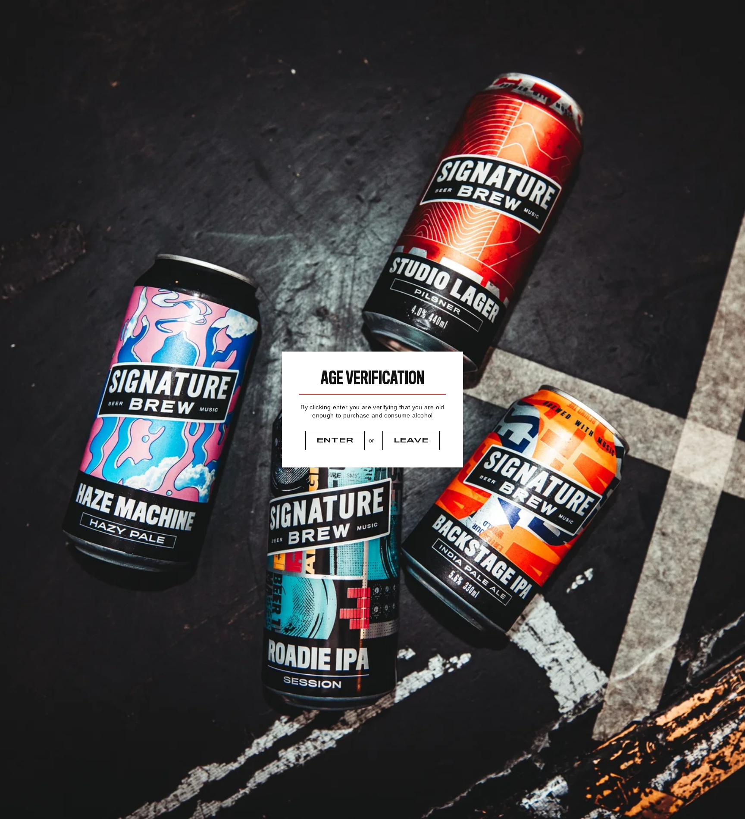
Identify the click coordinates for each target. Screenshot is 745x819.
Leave (411, 440)
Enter (335, 440)
